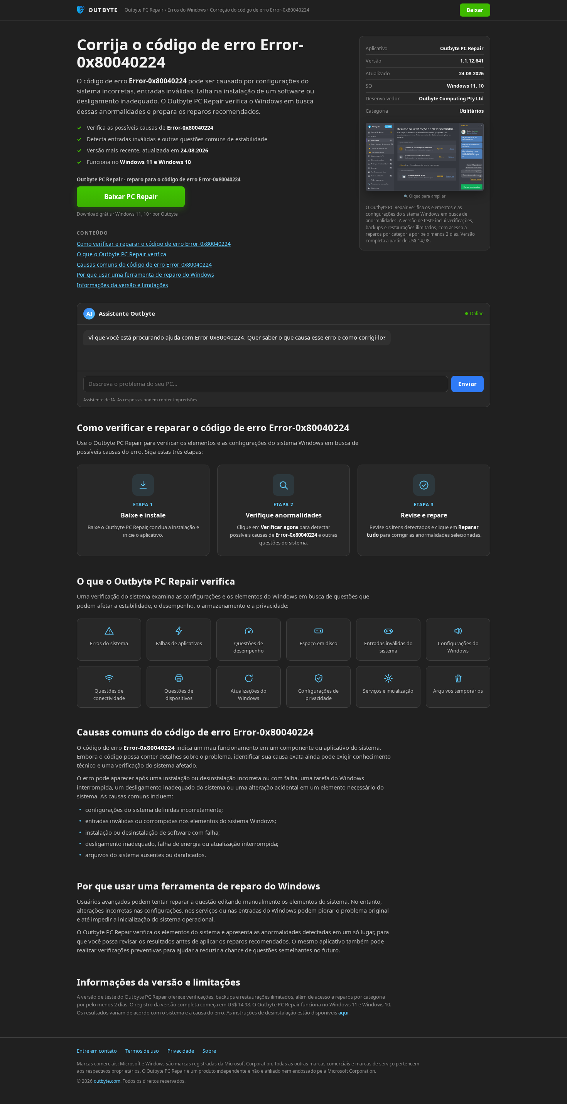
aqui (343, 1012)
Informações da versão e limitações (122, 285)
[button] (425, 161)
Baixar (475, 10)
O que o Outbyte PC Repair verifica (121, 254)
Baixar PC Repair (131, 196)
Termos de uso (142, 1050)
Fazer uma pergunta (476, 179)
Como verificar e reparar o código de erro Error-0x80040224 (154, 243)
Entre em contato (97, 1050)
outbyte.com (107, 1081)
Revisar (452, 149)
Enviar (467, 383)
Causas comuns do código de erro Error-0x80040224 (144, 264)
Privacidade (180, 1050)
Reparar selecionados (471, 187)
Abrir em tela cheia (472, 133)
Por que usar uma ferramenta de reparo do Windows (145, 274)
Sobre (209, 1050)
